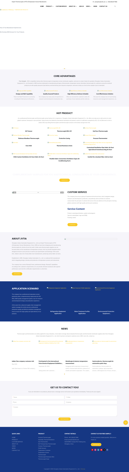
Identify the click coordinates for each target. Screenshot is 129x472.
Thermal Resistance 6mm (64, 146)
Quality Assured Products (51, 94)
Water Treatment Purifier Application (82, 312)
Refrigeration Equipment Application (58, 312)
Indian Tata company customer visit (23, 361)
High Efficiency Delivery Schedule (77, 94)
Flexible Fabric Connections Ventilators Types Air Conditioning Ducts (64, 160)
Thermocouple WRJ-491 (64, 131)
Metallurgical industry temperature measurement (77, 362)
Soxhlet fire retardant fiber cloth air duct (100, 157)
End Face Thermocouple (100, 131)
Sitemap (82, 469)
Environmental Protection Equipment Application (106, 313)
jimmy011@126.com (100, 1)
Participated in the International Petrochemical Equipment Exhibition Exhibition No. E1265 (50, 363)
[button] (63, 68)
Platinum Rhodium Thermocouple (28, 138)
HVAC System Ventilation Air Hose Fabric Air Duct (28, 157)
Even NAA (29, 146)
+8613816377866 (112, 1)
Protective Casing (64, 138)
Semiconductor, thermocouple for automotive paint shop (102, 362)
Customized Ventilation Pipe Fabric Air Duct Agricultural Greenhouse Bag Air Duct (100, 149)
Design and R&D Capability (24, 94)
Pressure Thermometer (100, 138)
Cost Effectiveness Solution (104, 94)
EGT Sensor (28, 131)
